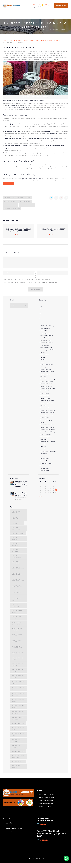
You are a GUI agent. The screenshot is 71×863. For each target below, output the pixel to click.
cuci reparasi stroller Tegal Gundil (17, 598)
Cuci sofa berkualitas (15, 605)
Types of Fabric (44, 468)
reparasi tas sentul (18, 761)
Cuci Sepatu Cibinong (46, 342)
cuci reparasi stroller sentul (17, 591)
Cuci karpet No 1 (9, 197)
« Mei (40, 496)
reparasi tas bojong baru (18, 728)
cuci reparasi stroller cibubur (17, 574)
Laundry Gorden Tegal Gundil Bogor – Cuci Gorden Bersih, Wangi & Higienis (21, 484)
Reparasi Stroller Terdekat (18, 706)
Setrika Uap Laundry (46, 463)
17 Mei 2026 (18, 489)
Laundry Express (45, 398)
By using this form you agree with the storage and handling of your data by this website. (32, 282)
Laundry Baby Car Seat (47, 371)
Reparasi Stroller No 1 (18, 688)
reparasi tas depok (18, 751)
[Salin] (11, 183)
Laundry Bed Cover (46, 383)
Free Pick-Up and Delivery (47, 797)
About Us (8, 826)
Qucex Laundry (44, 449)
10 (41, 306)
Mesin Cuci (43, 439)
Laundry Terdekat (45, 434)
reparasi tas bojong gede (18, 734)
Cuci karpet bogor (16, 40)
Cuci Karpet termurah (10, 205)
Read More (18, 235)
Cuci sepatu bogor (45, 340)
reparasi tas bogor (18, 723)
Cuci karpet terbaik (9, 201)
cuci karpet (25, 30)
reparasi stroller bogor (18, 658)
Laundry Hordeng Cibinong (48, 410)
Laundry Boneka (45, 391)
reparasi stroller (45, 458)
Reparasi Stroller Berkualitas (18, 652)
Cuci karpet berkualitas (15, 518)
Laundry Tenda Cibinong (47, 432)
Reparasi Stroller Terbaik (18, 700)
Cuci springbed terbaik (17, 611)
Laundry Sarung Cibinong (47, 424)
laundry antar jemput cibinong (17, 623)
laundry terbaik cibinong (17, 641)
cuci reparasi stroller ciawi (16, 562)
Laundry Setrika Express (47, 427)
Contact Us (8, 823)
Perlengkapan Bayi (45, 806)
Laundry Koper (44, 417)
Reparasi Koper (45, 456)
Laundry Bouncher (45, 393)
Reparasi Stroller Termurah (18, 712)
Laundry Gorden (45, 408)
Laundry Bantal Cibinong (47, 379)
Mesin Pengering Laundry (47, 441)
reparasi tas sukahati (16, 766)
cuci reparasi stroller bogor (17, 556)
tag (41, 465)
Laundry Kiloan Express (46, 794)
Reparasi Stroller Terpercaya (18, 718)
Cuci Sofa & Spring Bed (46, 800)
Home (6, 30)
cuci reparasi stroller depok (17, 585)
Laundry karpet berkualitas (12, 208)
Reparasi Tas (44, 461)
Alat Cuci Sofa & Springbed (48, 326)
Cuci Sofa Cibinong (46, 347)
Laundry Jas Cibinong (46, 415)
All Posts (15, 30)
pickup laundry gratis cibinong (17, 647)
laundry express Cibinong (47, 400)
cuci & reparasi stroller (17, 512)
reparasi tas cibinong (16, 740)
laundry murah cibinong (17, 635)
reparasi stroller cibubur (18, 670)
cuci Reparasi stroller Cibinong (18, 568)
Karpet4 (42, 362)
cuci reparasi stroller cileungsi (18, 580)
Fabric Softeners (45, 355)
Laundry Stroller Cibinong (47, 429)
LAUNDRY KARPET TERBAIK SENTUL (19, 47)
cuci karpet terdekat (25, 201)
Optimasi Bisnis (27, 859)
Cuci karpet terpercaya (26, 205)
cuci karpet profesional (24, 197)
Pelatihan (43, 446)
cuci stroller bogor (16, 617)
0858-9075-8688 (45, 820)
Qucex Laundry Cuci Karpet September (48, 40)
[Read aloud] (5, 183)
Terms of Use (9, 832)
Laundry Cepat (44, 396)
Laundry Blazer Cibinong (47, 388)
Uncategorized (44, 470)
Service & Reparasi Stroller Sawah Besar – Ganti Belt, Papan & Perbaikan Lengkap (21, 494)
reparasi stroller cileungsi (18, 676)
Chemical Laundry (45, 328)
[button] (66, 858)
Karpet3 (42, 359)
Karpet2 (42, 357)
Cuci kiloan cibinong (46, 338)
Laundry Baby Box (45, 369)
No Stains (43, 444)
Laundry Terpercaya (46, 437)
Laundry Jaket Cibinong (47, 412)
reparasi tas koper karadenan (18, 756)
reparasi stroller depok (18, 682)
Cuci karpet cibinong (29, 40)
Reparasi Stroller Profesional (18, 694)
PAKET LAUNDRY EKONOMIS (14, 829)
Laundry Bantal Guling (46, 381)
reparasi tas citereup (16, 746)
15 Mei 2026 (18, 499)
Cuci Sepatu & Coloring (46, 803)
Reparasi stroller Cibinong (18, 664)
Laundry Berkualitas (46, 386)
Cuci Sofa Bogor (45, 345)
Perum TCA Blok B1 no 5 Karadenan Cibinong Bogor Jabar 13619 (52, 833)
